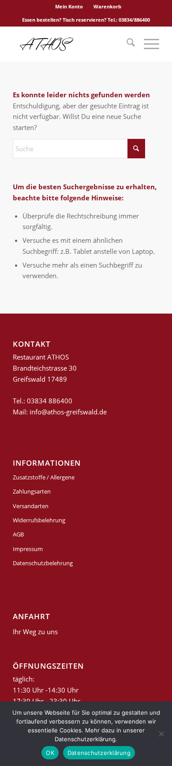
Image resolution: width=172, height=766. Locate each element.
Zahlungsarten (32, 491)
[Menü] (147, 43)
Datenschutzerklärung (99, 752)
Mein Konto (69, 6)
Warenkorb (107, 6)
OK (50, 752)
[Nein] (161, 733)
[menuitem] (69, 6)
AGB (18, 534)
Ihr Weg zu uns (35, 631)
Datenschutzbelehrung (43, 563)
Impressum (28, 549)
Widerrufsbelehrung (39, 520)
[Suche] (126, 43)
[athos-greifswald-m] (71, 43)
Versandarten (31, 506)
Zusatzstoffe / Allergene (44, 477)
